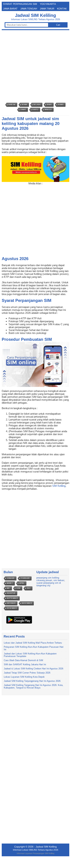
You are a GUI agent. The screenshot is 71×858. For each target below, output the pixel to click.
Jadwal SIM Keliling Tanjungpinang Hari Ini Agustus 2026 (32, 681)
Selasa (36, 105)
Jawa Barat (10, 8)
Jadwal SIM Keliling (35, 15)
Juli (29, 588)
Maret (10, 583)
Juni (18, 588)
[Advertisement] (35, 66)
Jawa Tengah (28, 8)
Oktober (11, 603)
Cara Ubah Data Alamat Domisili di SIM (23, 660)
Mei (8, 588)
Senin (24, 105)
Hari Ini (11, 105)
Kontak (62, 8)
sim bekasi (58, 580)
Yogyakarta (48, 4)
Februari (25, 578)
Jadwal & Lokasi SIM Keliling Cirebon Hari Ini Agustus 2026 (33, 668)
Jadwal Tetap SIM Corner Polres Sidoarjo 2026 (27, 672)
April (21, 583)
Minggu (48, 109)
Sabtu (35, 109)
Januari (10, 578)
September (12, 598)
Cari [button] (58, 25)
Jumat (23, 109)
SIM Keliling (58, 485)
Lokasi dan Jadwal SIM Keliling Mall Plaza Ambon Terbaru (33, 642)
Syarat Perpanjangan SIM (20, 4)
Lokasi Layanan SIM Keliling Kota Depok (24, 677)
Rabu (49, 105)
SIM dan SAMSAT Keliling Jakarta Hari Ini (25, 664)
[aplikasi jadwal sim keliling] (19, 623)
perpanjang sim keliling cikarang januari (47, 579)
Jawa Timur (47, 8)
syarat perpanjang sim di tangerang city (48, 584)
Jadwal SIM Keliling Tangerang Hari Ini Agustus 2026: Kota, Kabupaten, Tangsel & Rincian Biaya (33, 686)
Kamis (61, 105)
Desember (12, 608)
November (27, 603)
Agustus (11, 593)
